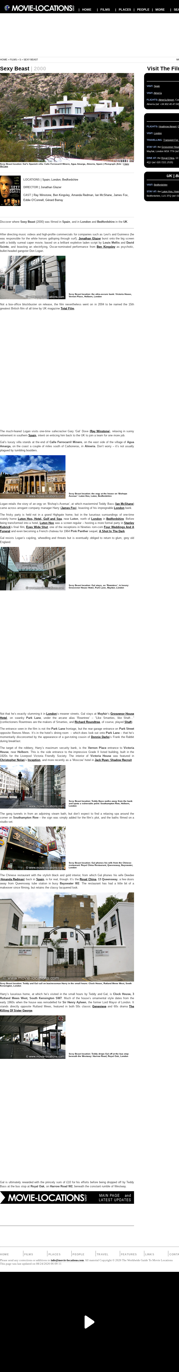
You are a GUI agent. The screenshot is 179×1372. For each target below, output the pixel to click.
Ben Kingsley (106, 246)
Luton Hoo (47, 523)
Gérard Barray (54, 200)
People (78, 1254)
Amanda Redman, (82, 195)
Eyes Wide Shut (37, 527)
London (55, 179)
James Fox (68, 508)
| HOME (85, 9)
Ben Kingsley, (62, 195)
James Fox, (121, 195)
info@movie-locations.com (67, 1260)
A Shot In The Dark (112, 531)
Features (129, 1254)
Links (149, 1254)
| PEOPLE (141, 9)
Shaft (127, 722)
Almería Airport (166, 99)
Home (3, 59)
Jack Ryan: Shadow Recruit (113, 760)
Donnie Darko (100, 737)
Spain (46, 179)
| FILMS (103, 9)
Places (54, 1254)
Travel (102, 1254)
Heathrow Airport (167, 126)
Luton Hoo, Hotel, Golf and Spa (40, 518)
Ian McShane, (104, 195)
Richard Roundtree (87, 722)
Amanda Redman (12, 879)
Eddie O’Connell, (34, 200)
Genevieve (99, 1006)
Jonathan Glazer (51, 187)
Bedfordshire (70, 179)
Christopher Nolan (12, 760)
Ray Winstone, (43, 195)
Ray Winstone (99, 431)
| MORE (158, 9)
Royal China (88, 879)
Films (13, 59)
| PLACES (123, 9)
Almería (158, 93)
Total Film (67, 308)
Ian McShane (124, 503)
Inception (34, 760)
